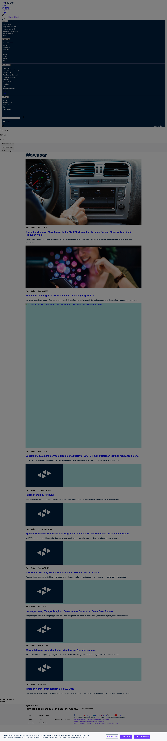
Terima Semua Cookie (142, 736)
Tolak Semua (126, 736)
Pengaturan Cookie (112, 736)
